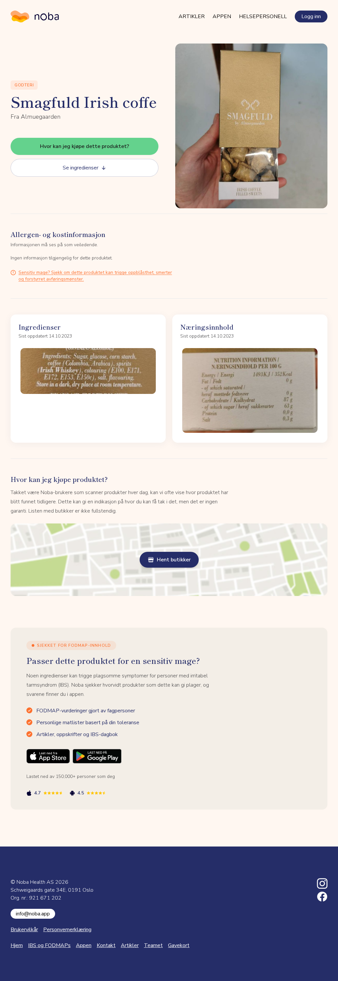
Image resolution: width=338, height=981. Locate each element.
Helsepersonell (263, 16)
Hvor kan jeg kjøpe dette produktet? (84, 146)
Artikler (192, 16)
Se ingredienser (80, 167)
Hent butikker (174, 559)
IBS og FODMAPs (49, 945)
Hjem (17, 945)
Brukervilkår (24, 929)
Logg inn (311, 16)
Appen (222, 16)
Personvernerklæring (67, 929)
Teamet (153, 945)
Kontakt (106, 945)
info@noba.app (33, 913)
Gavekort (178, 945)
